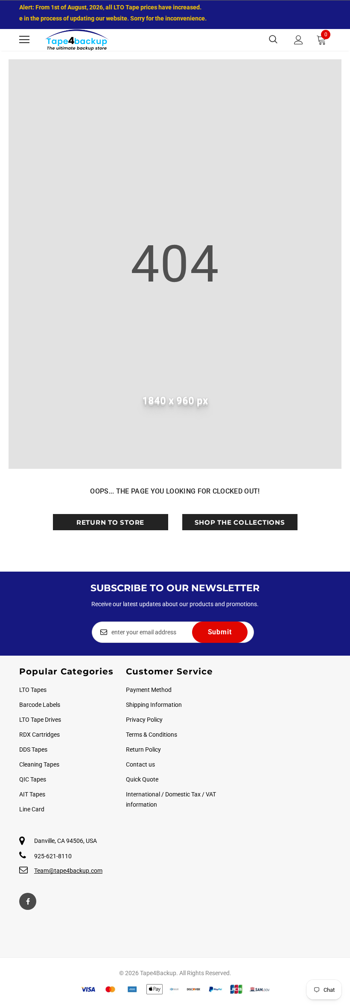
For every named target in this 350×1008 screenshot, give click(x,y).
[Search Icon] (273, 39)
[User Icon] (298, 39)
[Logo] (77, 40)
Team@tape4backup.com (68, 870)
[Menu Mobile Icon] (24, 40)
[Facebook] (27, 901)
